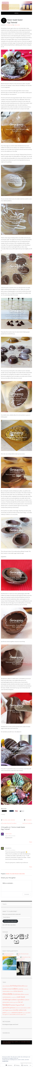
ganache (6, 1007)
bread (25, 986)
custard (26, 999)
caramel (20, 989)
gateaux (12, 1008)
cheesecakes (6, 991)
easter (9, 820)
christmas (16, 994)
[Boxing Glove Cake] (25, 957)
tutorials (13, 820)
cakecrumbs (17, 25)
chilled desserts (18, 991)
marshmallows (23, 1007)
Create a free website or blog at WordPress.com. (12, 1041)
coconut (26, 994)
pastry (5, 1012)
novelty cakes (18, 1010)
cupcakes (20, 999)
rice (11, 1012)
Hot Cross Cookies (27, 823)
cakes (15, 988)
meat (29, 1007)
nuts (24, 1010)
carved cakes (25, 989)
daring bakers (6, 1002)
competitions (13, 997)
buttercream (7, 989)
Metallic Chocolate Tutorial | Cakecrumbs (15, 873)
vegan (21, 1014)
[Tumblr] (11, 938)
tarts (29, 1012)
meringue (5, 1010)
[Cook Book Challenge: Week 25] (23, 968)
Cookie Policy (5, 1061)
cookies (13, 1000)
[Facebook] (6, 938)
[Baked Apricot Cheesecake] (23, 959)
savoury (15, 1012)
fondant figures (15, 1005)
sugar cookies (25, 1012)
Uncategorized (9, 25)
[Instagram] (21, 938)
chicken (11, 991)
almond (4, 986)
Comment (26, 894)
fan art (20, 1002)
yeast (24, 1014)
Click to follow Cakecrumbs (10, 921)
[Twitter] (16, 938)
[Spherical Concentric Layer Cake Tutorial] (9, 954)
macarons (17, 1007)
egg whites (15, 1002)
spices (20, 1012)
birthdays (14, 986)
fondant (6, 1004)
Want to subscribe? (10, 911)
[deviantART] (26, 938)
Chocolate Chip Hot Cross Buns (8, 823)
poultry (8, 1012)
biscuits (21, 986)
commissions (7, 997)
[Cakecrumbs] (16, 11)
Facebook (6, 1033)
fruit (22, 1005)
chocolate (4, 820)
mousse (10, 1010)
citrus (22, 994)
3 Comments (29, 820)
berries (8, 986)
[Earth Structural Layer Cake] (9, 963)
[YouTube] (16, 944)
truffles (14, 1014)
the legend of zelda (7, 1014)
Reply (30, 842)
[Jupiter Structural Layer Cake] (23, 954)
